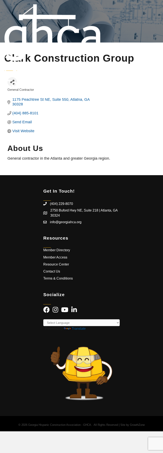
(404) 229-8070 (61, 204)
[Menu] (153, 45)
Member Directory (56, 250)
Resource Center (56, 264)
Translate (79, 328)
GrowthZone (137, 424)
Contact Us (51, 271)
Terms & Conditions (58, 278)
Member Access (55, 257)
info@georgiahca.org (66, 222)
